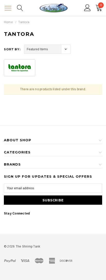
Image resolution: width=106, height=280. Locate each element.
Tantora (23, 22)
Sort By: (12, 49)
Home (8, 22)
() (101, 5)
